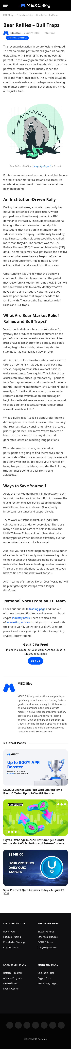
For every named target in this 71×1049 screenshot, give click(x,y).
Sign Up (35, 660)
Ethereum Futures (48, 936)
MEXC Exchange (39, 1038)
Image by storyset (42, 166)
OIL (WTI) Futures (47, 947)
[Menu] (5, 5)
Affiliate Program (12, 978)
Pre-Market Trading (14, 942)
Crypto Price (44, 978)
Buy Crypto (9, 931)
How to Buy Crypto (48, 983)
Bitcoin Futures (46, 931)
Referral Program (12, 972)
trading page (37, 609)
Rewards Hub (10, 983)
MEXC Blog (8, 15)
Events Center (11, 988)
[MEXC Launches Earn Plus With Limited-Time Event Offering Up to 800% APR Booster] (35, 767)
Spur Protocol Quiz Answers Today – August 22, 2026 (34, 891)
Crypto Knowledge (25, 15)
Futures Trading (12, 936)
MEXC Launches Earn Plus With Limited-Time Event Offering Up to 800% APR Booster (32, 791)
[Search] (67, 5)
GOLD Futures (45, 942)
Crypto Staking (11, 947)
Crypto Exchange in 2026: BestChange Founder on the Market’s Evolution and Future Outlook (33, 841)
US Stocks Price (46, 972)
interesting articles (18, 622)
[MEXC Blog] (35, 5)
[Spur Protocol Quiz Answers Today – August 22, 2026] (35, 868)
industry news (21, 618)
